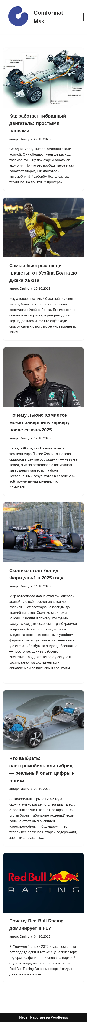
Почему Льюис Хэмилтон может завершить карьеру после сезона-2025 (39, 422)
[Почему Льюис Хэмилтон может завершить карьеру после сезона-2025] (43, 377)
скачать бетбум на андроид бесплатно (46, 646)
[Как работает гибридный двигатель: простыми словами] (43, 78)
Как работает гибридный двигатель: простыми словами (37, 123)
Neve (23, 1017)
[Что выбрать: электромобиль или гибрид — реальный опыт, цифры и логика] (43, 720)
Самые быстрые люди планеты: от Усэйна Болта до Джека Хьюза (43, 273)
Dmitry (24, 139)
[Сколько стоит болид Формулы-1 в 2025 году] (43, 532)
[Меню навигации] (78, 17)
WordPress (59, 1017)
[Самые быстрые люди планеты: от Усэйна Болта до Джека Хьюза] (43, 227)
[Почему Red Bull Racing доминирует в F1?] (43, 883)
